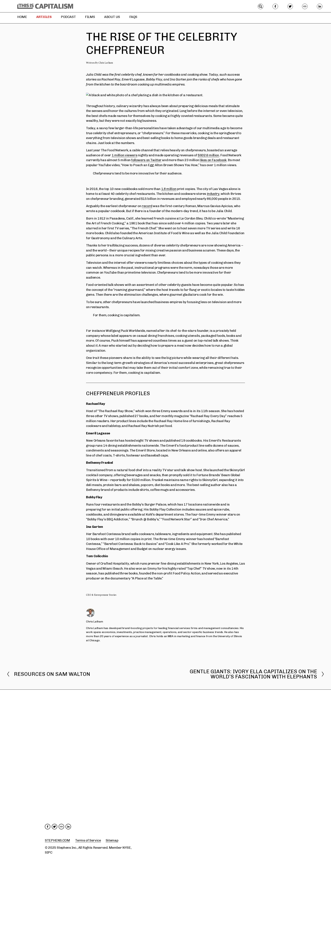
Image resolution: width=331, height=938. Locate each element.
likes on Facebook (213, 160)
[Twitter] (290, 6)
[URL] (305, 6)
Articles (44, 17)
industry (213, 194)
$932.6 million (208, 155)
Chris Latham (105, 63)
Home (22, 17)
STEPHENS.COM (57, 840)
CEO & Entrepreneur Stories (101, 595)
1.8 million (169, 189)
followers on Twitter (146, 160)
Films (90, 17)
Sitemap (112, 840)
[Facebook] (275, 6)
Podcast (68, 17)
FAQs (133, 17)
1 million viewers (124, 155)
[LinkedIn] (319, 6)
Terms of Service (88, 840)
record (147, 206)
